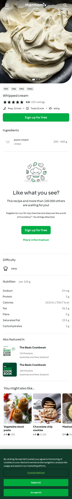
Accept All (36, 492)
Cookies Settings (36, 472)
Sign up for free (36, 117)
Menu (7, 8)
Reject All (36, 482)
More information (36, 240)
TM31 (30, 89)
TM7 (6, 89)
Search (65, 8)
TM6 (14, 89)
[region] (36, 474)
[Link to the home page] (36, 6)
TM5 (21, 89)
